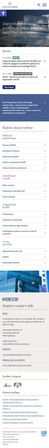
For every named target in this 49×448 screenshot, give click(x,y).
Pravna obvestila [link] (9, 437)
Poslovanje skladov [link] (11, 262)
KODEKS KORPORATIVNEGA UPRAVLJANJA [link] (20, 412)
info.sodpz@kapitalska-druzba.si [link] (17, 354)
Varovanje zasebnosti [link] (10, 439)
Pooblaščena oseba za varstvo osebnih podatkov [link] (20, 232)
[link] (24, 62)
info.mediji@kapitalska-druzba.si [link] (17, 365)
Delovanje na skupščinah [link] (14, 191)
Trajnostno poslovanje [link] (12, 220)
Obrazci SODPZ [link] (9, 145)
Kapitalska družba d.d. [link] (12, 251)
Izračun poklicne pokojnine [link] (15, 168)
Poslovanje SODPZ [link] (11, 156)
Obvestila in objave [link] (11, 151)
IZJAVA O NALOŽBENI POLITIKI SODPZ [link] (18, 423)
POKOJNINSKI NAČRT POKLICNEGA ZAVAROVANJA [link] (23, 416)
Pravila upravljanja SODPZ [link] (14, 162)
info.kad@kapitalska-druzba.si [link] (16, 344)
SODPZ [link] (6, 257)
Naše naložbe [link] (8, 185)
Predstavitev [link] (8, 214)
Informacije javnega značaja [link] (15, 225)
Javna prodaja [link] (9, 197)
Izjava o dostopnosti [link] (10, 442)
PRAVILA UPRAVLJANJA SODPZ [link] (15, 419)
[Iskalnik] (39, 4)
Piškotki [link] (6, 444)
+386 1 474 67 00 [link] (10, 341)
